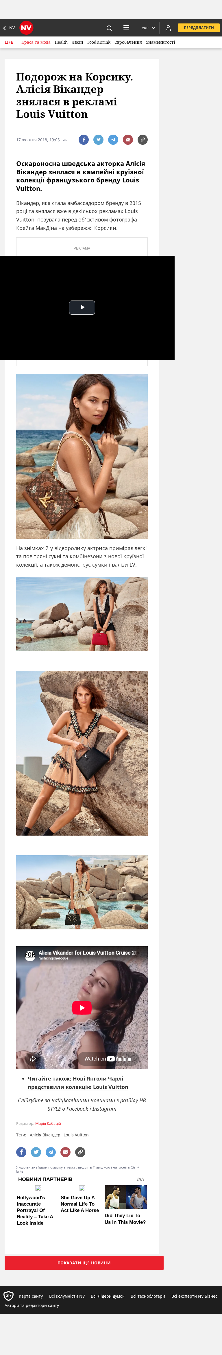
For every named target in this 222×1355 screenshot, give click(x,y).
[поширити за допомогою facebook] (84, 140)
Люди (77, 42)
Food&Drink (98, 42)
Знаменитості (160, 42)
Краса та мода (36, 42)
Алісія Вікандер (45, 1135)
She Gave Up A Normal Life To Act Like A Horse (80, 1204)
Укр (145, 27)
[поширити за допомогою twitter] (98, 140)
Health (61, 42)
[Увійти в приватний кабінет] (168, 28)
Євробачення (128, 42)
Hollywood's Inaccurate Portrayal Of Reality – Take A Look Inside (35, 1210)
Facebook (77, 1108)
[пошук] (109, 28)
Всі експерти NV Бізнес (194, 1296)
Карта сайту (31, 1296)
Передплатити (199, 27)
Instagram (104, 1108)
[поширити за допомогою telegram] (113, 140)
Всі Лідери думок (107, 1296)
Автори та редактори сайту (32, 1305)
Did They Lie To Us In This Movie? (125, 1219)
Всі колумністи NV (67, 1296)
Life (9, 42)
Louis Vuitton (76, 1135)
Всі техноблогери (148, 1296)
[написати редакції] (128, 140)
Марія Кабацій (48, 1123)
